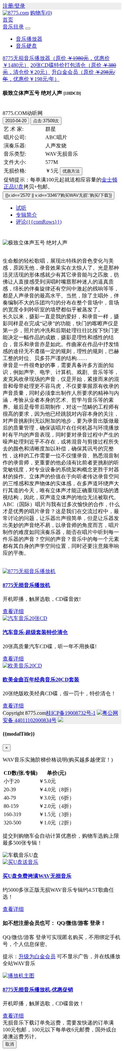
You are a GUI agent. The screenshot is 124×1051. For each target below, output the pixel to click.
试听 (21, 208)
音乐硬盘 (26, 46)
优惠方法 (71, 171)
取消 (9, 1044)
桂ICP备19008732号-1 (71, 713)
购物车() (41, 13)
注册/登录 (14, 6)
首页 (8, 20)
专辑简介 (26, 215)
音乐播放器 (29, 39)
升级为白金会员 (37, 956)
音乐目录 (13, 26)
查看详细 (13, 611)
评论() (39, 222)
